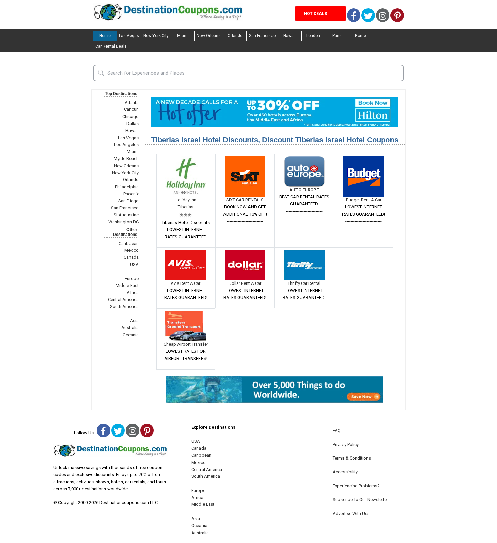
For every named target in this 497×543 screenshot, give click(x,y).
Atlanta (132, 102)
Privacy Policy (346, 444)
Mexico (131, 250)
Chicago (130, 116)
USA (134, 264)
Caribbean (129, 243)
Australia (130, 327)
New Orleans (209, 35)
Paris (337, 35)
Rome (360, 35)
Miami (183, 35)
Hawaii (289, 35)
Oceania (131, 334)
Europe (132, 278)
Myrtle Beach (126, 158)
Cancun (131, 109)
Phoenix (131, 193)
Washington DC (123, 221)
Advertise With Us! (351, 513)
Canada (131, 257)
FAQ (337, 430)
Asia (134, 320)
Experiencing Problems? (356, 485)
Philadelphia (127, 186)
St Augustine (126, 214)
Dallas (132, 123)
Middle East (127, 285)
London (313, 35)
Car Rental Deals (111, 46)
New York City (156, 35)
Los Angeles (126, 144)
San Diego (128, 200)
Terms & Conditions (352, 458)
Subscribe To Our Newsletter (360, 499)
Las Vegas (129, 35)
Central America (123, 299)
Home (105, 35)
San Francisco (262, 35)
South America (124, 306)
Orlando (235, 35)
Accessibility (345, 471)
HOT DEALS (315, 13)
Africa (133, 292)
